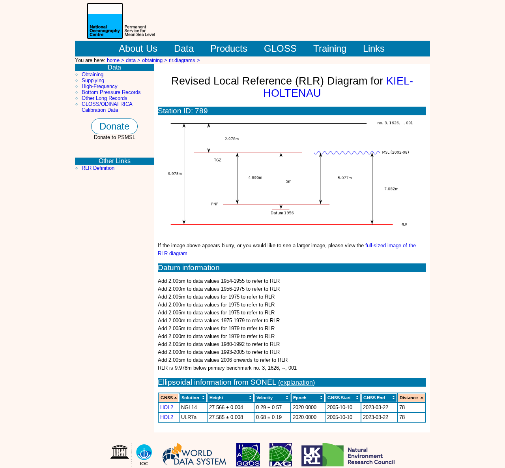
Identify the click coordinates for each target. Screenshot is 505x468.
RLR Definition (98, 168)
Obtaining (92, 74)
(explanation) (296, 382)
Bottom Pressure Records (111, 92)
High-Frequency (100, 86)
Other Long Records (104, 98)
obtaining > (155, 60)
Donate (114, 126)
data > (134, 60)
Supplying (93, 80)
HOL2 (166, 407)
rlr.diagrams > (184, 60)
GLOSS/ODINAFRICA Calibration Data (107, 107)
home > (116, 60)
